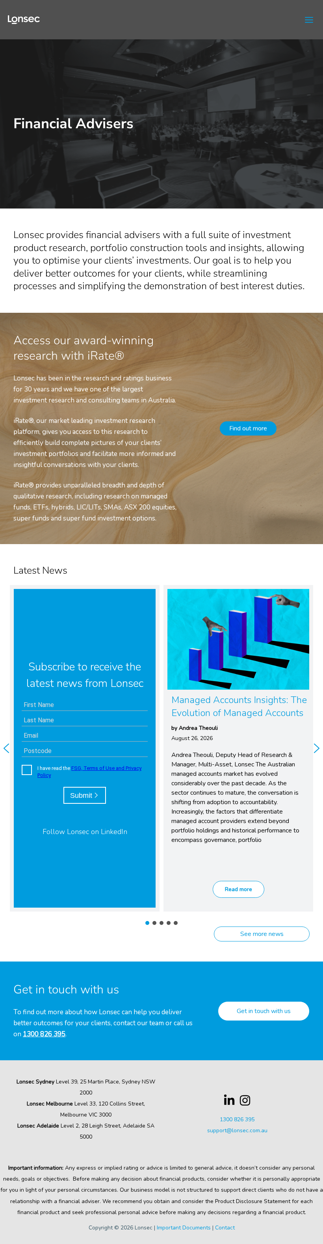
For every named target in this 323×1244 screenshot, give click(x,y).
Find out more (248, 428)
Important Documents (184, 1227)
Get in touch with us (264, 1011)
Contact (225, 1227)
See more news (262, 934)
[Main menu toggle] (309, 20)
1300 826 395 (44, 1034)
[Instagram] (245, 1100)
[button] (238, 748)
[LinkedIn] (229, 1100)
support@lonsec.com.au (237, 1130)
